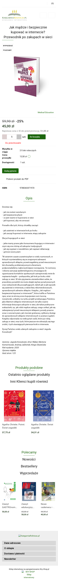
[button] (29, 543)
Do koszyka (35, 137)
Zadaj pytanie (10, 171)
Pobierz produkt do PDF (17, 179)
